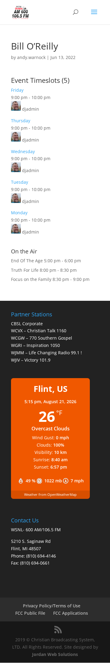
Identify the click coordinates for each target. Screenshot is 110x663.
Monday (19, 212)
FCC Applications (70, 613)
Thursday (20, 120)
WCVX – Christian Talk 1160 (38, 330)
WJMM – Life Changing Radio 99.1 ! (46, 352)
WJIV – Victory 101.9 (30, 360)
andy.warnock (31, 57)
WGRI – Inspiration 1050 (35, 345)
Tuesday (19, 182)
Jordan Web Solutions (55, 654)
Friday (17, 90)
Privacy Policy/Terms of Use (51, 606)
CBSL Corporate (27, 323)
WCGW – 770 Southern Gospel (41, 338)
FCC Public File (30, 613)
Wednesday (23, 151)
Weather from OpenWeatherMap (50, 494)
